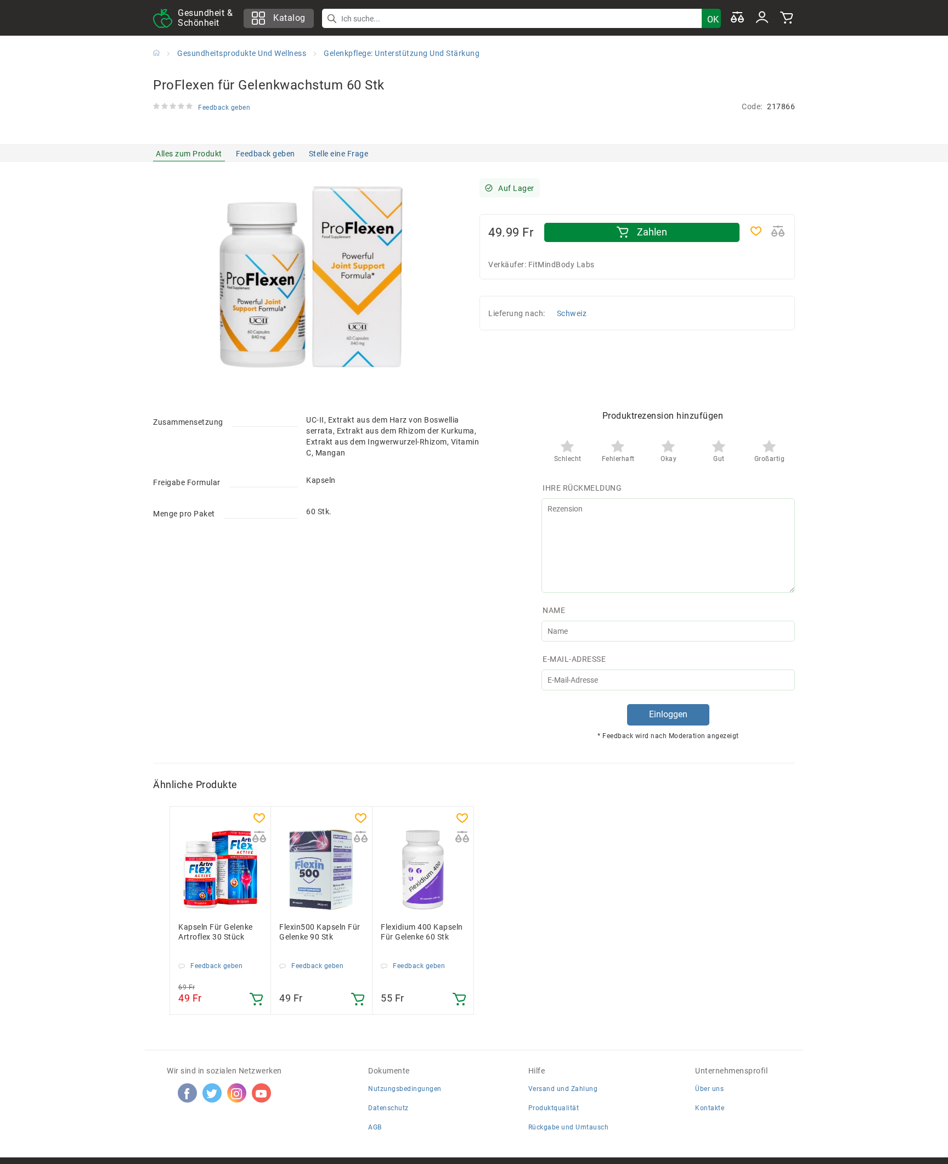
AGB (375, 1127)
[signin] (762, 18)
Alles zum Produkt (189, 153)
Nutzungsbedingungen (405, 1089)
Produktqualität (553, 1108)
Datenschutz (388, 1108)
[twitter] (211, 1093)
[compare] (737, 18)
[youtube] (261, 1093)
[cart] (786, 18)
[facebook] (187, 1093)
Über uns (709, 1089)
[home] (156, 52)
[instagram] (236, 1093)
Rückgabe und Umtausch (568, 1127)
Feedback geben (265, 153)
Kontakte (709, 1108)
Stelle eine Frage (339, 153)
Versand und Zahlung (563, 1089)
